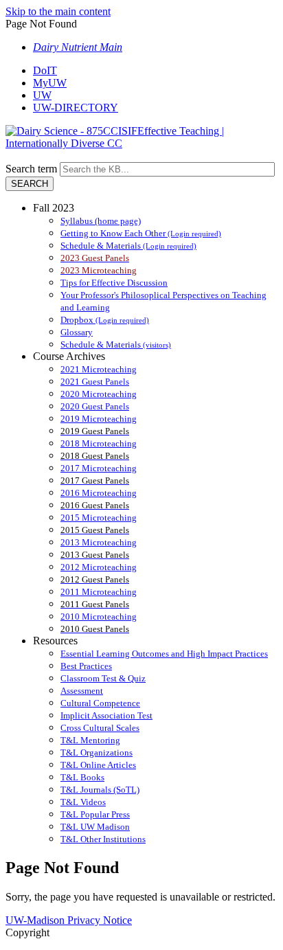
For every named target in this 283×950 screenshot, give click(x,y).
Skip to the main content (58, 11)
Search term (31, 168)
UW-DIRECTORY (75, 107)
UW (42, 95)
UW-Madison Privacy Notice (68, 920)
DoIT (45, 70)
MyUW (50, 83)
